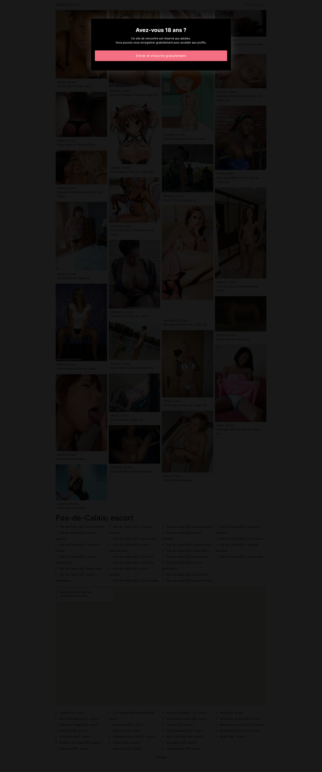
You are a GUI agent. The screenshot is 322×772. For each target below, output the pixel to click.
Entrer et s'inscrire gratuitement (161, 56)
